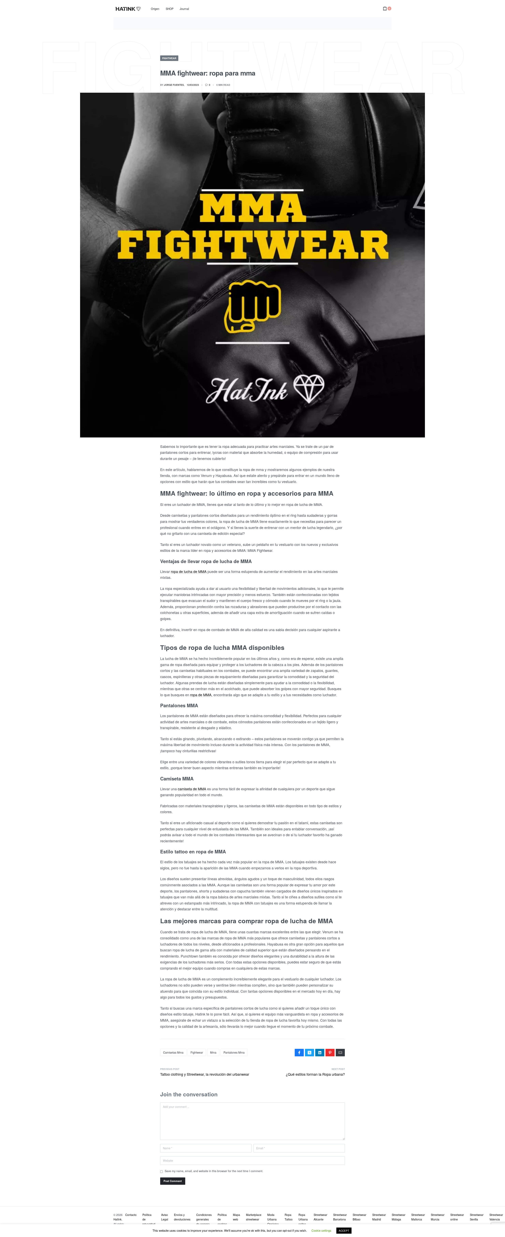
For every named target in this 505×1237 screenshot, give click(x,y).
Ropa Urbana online (303, 1219)
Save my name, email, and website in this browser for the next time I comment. (214, 1171)
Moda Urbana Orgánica (273, 1219)
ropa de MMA (200, 694)
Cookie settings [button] (321, 1230)
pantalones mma (234, 1052)
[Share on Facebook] (299, 1052)
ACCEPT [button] (344, 1230)
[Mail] (340, 1052)
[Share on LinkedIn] (319, 1052)
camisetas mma (173, 1052)
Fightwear (169, 58)
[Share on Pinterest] (330, 1052)
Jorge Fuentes (174, 85)
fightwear (197, 1052)
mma (213, 1052)
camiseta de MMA (192, 788)
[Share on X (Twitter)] (309, 1052)
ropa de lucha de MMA (189, 571)
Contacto (131, 1215)
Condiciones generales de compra (204, 1219)
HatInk (117, 1219)
